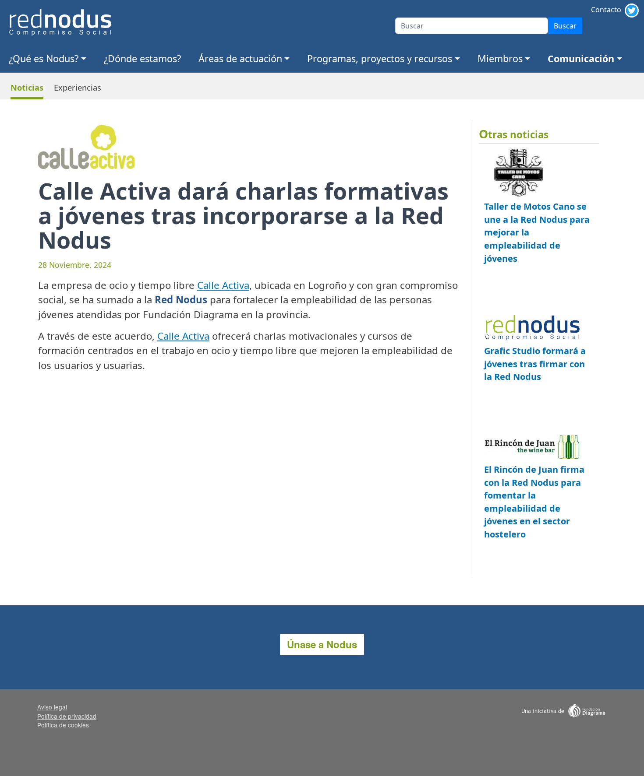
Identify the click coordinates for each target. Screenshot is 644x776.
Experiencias (77, 87)
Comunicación (581, 58)
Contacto (606, 9)
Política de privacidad (66, 716)
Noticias (27, 87)
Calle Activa (223, 285)
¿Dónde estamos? (142, 58)
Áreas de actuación (240, 58)
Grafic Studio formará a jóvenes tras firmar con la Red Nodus (535, 364)
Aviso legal (52, 706)
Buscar (565, 26)
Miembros (500, 58)
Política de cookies (63, 724)
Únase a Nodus (322, 644)
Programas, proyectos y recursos (379, 58)
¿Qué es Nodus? (43, 58)
